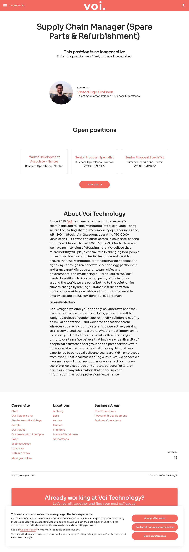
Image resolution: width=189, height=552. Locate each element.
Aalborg (58, 411)
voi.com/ (173, 452)
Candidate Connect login (163, 475)
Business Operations (107, 420)
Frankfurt (59, 429)
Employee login (20, 475)
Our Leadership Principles (27, 434)
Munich (57, 425)
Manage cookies (21, 458)
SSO (34, 475)
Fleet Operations (105, 411)
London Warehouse (65, 434)
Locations (17, 448)
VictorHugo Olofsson (95, 92)
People (15, 425)
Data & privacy (20, 453)
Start (14, 411)
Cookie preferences (155, 536)
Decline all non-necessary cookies (154, 527)
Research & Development (110, 415)
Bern (56, 415)
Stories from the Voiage (26, 420)
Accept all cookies (154, 518)
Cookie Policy (28, 529)
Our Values (18, 429)
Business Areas (21, 443)
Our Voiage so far (22, 415)
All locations (61, 439)
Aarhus (57, 420)
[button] (183, 5)
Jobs (14, 439)
